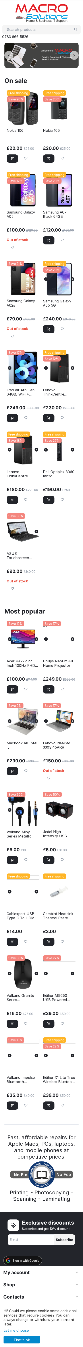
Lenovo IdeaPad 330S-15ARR (56, 745)
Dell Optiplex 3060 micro (58, 474)
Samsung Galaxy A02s (21, 303)
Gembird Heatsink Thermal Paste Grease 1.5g (58, 916)
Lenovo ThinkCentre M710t (17, 474)
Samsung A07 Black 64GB (55, 214)
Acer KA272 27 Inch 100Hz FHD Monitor (21, 663)
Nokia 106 (15, 130)
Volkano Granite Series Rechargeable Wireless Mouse (20, 997)
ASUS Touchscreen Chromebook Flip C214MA (21, 556)
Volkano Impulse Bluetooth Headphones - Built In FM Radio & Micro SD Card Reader (23, 1079)
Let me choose (16, 1330)
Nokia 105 (51, 130)
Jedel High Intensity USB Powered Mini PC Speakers (57, 834)
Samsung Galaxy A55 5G (57, 303)
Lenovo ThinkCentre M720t (53, 392)
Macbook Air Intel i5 (22, 745)
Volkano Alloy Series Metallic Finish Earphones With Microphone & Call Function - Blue (21, 834)
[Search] (75, 29)
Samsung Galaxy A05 (21, 214)
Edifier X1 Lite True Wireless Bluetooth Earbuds (59, 1079)
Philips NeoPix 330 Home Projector (58, 663)
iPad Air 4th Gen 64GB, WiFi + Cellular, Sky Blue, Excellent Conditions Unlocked (22, 392)
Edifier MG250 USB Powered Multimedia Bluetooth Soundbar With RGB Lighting (56, 997)
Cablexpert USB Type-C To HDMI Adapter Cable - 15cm (21, 916)
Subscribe (64, 1239)
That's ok (22, 1340)
